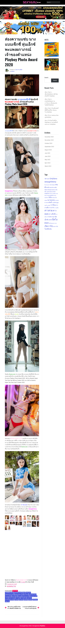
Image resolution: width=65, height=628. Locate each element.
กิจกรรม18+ (46, 184)
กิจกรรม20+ (52, 184)
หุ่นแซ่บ (30, 599)
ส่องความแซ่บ (12, 597)
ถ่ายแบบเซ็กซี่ (50, 195)
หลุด (53, 216)
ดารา (51, 193)
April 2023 (47, 163)
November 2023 (49, 140)
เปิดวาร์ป (7, 601)
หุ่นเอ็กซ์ (25, 599)
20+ (48, 179)
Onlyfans (53, 178)
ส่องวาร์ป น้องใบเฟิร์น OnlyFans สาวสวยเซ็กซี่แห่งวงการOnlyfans (51, 122)
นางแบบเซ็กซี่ (8, 596)
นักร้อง (53, 197)
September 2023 (49, 146)
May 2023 (47, 159)
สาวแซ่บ (22, 582)
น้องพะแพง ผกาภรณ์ (9, 594)
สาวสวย (48, 210)
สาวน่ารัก (51, 207)
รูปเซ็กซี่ (48, 205)
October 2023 (48, 143)
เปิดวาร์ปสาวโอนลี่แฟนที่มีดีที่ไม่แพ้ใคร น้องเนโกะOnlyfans (51, 110)
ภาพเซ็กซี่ (54, 202)
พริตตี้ (50, 202)
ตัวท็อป (54, 193)
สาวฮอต (16, 599)
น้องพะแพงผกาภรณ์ (19, 594)
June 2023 (48, 156)
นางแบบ (26, 594)
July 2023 (47, 153)
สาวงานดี (18, 597)
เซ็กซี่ (49, 220)
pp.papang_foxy (11, 586)
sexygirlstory (17, 592)
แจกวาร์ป (55, 226)
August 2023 (48, 150)
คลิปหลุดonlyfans (51, 189)
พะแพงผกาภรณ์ (33, 596)
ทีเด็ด (24, 592)
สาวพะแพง (29, 597)
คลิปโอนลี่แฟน (50, 191)
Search (46, 77)
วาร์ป (6, 597)
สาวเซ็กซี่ (52, 214)
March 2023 (48, 166)
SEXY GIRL (15, 590)
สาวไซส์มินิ (49, 216)
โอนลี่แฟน (48, 229)
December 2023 (49, 137)
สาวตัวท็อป (23, 597)
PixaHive (42, 626)
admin (12, 71)
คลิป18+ (52, 187)
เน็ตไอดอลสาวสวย (53, 223)
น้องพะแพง (28, 592)
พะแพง (19, 596)
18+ (45, 179)
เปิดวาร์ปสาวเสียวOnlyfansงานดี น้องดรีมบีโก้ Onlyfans (51, 94)
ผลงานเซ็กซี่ (14, 596)
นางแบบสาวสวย (32, 594)
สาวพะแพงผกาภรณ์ (9, 599)
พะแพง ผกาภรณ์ (12, 584)
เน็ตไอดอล (35, 599)
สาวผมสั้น (56, 207)
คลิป (48, 187)
